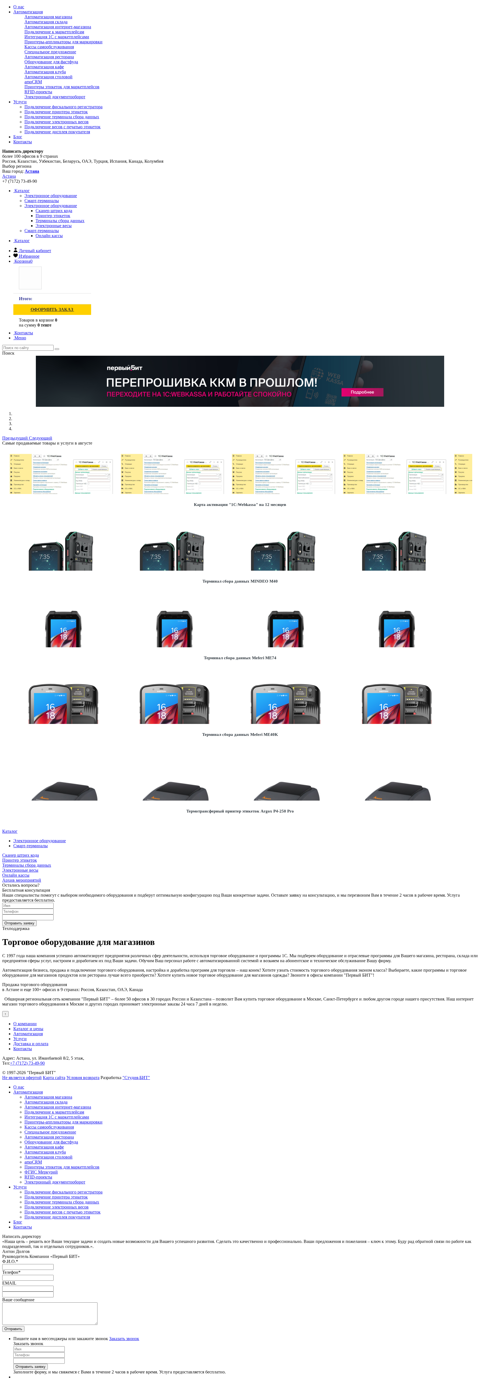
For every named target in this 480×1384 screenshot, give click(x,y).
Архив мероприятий (21, 880)
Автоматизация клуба (45, 71)
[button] (15, 438)
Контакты (22, 141)
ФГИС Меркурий (41, 1172)
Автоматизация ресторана (49, 56)
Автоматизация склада (46, 21)
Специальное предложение (50, 51)
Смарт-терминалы (41, 230)
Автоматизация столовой (48, 76)
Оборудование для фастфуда (51, 61)
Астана (9, 176)
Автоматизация (28, 11)
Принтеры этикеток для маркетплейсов (61, 86)
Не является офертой (22, 1077)
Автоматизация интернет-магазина (57, 26)
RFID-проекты (38, 91)
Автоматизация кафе (44, 66)
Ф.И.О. (10, 1261)
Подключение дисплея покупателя (57, 131)
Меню (19, 337)
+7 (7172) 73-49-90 (27, 1063)
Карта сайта (54, 1077)
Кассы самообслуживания (49, 46)
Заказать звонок (124, 1338)
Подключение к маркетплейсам (54, 31)
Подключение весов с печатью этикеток (62, 126)
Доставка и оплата (30, 1043)
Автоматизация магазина (48, 16)
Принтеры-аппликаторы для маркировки (63, 41)
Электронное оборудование (50, 205)
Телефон (11, 1272)
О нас (18, 6)
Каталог (21, 190)
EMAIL (9, 1283)
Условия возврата (82, 1077)
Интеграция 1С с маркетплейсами (56, 36)
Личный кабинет (35, 250)
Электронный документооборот (54, 96)
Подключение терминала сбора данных (61, 116)
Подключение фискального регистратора (63, 106)
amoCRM (33, 81)
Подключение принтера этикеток (56, 111)
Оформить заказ (52, 309)
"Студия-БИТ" (136, 1077)
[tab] (50, 195)
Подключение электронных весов (56, 121)
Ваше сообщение (18, 1299)
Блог (17, 136)
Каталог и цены (28, 1028)
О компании (25, 1023)
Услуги (20, 101)
